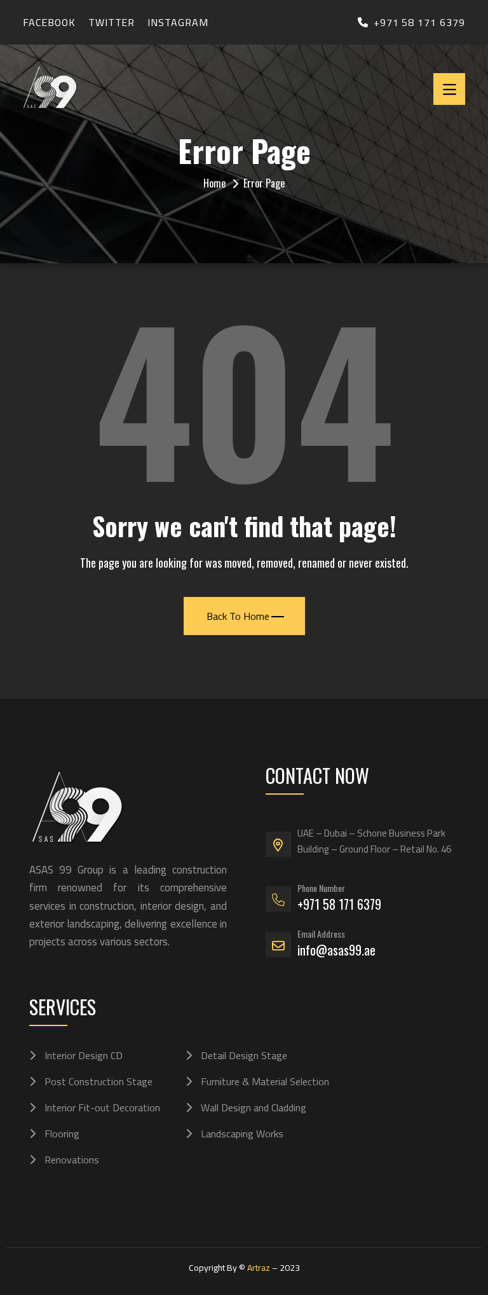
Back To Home (238, 616)
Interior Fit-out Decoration (102, 1107)
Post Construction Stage (98, 1081)
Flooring (61, 1133)
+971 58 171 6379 (419, 22)
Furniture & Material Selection (265, 1081)
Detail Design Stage (244, 1055)
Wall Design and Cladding (253, 1107)
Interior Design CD (83, 1055)
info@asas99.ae (336, 949)
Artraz (258, 1267)
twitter (111, 22)
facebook (49, 22)
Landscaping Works (242, 1133)
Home (214, 183)
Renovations (71, 1160)
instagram (177, 22)
